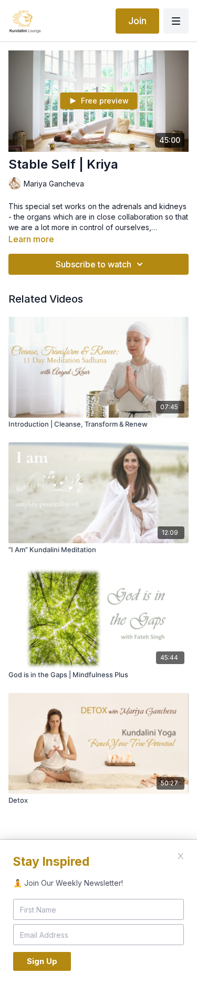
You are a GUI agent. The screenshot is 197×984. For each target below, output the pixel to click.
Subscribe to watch (93, 264)
